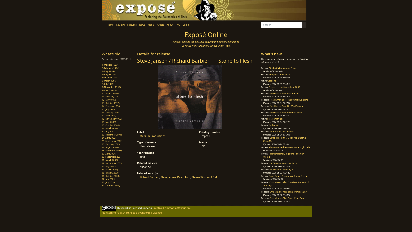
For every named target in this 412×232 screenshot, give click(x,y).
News (142, 24)
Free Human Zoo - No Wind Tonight (286, 106)
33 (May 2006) (109, 166)
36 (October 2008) (111, 175)
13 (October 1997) (111, 103)
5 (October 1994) (110, 77)
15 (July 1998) (108, 109)
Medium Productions (152, 136)
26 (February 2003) (111, 144)
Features (132, 24)
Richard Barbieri (149, 177)
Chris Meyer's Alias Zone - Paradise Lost (288, 191)
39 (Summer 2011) (111, 185)
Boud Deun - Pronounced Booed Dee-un (288, 175)
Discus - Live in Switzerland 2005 (284, 87)
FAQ (178, 24)
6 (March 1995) (109, 80)
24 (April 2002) (109, 137)
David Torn (183, 177)
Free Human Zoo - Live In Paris (284, 93)
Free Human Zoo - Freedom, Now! (285, 112)
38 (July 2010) (108, 182)
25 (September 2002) (112, 141)
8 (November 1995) (111, 87)
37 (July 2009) (108, 179)
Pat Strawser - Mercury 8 (281, 169)
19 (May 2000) (109, 122)
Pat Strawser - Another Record (283, 163)
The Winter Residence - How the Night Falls (289, 147)
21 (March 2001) (110, 128)
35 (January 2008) (110, 172)
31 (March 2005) (110, 160)
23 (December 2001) (112, 134)
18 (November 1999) (112, 118)
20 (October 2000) (111, 125)
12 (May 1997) (109, 99)
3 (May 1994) (108, 71)
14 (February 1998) (111, 106)
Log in (186, 24)
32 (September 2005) (112, 163)
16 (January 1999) (110, 112)
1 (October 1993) (110, 64)
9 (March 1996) (109, 90)
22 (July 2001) (108, 131)
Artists (160, 24)
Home (110, 24)
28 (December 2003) (112, 150)
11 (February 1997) (111, 96)
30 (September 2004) (112, 156)
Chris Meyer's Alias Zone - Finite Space (287, 198)
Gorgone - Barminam (279, 74)
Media (151, 24)
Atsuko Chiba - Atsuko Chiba (282, 68)
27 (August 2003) (110, 147)
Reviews (120, 24)
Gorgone (271, 80)
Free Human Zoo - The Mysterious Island (288, 99)
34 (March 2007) (110, 169)
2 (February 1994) (110, 68)
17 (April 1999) (109, 115)
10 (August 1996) (110, 93)
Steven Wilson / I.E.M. (205, 177)
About (170, 24)
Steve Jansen (168, 177)
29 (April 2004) (109, 153)
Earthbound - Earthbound (281, 131)
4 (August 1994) (109, 74)
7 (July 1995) (108, 83)
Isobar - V (273, 125)
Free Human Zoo (275, 118)
